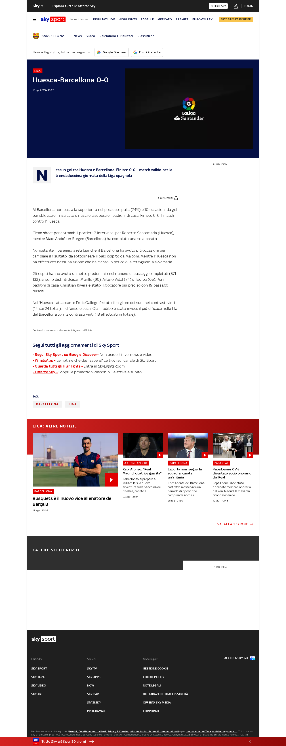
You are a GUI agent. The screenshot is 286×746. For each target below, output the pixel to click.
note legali (152, 685)
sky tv (92, 668)
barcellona (47, 404)
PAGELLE (147, 19)
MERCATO (165, 19)
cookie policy (153, 677)
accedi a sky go (236, 658)
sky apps (94, 677)
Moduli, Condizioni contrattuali (88, 731)
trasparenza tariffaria (198, 731)
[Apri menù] (34, 19)
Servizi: (92, 659)
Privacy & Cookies (118, 731)
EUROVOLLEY (202, 19)
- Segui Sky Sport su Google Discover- (66, 354)
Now (90, 685)
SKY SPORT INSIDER (236, 19)
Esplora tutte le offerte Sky (74, 6)
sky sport (39, 668)
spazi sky (94, 702)
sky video (38, 685)
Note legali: (150, 659)
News (78, 36)
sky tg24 (38, 677)
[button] (136, 741)
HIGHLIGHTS (128, 19)
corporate (151, 711)
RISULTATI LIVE (104, 19)
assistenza (218, 731)
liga (73, 404)
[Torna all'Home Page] (53, 19)
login (248, 6)
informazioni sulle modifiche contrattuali (154, 731)
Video (90, 36)
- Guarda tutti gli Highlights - (58, 366)
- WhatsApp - (44, 360)
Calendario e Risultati (116, 36)
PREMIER (182, 19)
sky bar (93, 694)
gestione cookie (155, 668)
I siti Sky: (36, 659)
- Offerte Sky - (45, 372)
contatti (232, 731)
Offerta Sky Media (157, 702)
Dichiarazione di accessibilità (165, 694)
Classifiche (146, 36)
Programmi (96, 711)
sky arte (37, 694)
